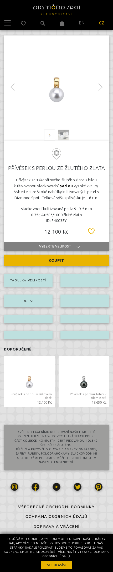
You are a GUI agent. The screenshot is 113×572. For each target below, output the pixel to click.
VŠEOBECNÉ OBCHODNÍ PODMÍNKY (56, 506)
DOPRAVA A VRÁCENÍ (56, 526)
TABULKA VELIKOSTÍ (28, 280)
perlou (66, 186)
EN (81, 22)
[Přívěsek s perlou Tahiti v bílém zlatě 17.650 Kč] (84, 380)
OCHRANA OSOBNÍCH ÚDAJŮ (56, 516)
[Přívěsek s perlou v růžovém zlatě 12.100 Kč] (29, 380)
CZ (102, 22)
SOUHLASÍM (56, 565)
